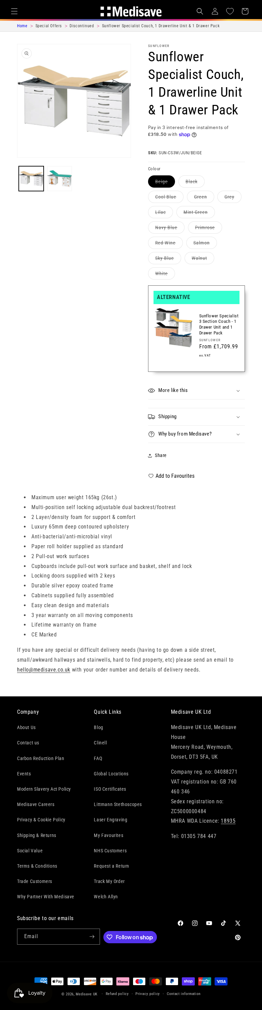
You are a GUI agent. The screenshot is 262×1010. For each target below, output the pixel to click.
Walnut (203, 259)
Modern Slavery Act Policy (44, 789)
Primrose (208, 229)
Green (204, 198)
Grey (233, 198)
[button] (14, 11)
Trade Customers (34, 881)
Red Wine (169, 244)
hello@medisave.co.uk (43, 669)
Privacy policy (147, 994)
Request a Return (111, 866)
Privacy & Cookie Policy (41, 819)
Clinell (100, 742)
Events (24, 773)
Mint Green (199, 213)
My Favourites (108, 835)
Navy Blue (170, 229)
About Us (26, 727)
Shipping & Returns (36, 835)
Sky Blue (168, 259)
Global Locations (111, 773)
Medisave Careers (36, 804)
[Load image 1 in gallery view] (31, 178)
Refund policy (117, 994)
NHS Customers (110, 850)
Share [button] (161, 455)
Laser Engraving (110, 819)
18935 (228, 821)
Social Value (30, 850)
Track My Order (109, 881)
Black (195, 183)
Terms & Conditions (37, 866)
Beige (165, 183)
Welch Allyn (106, 896)
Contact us (28, 742)
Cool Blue (169, 198)
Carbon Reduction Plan (40, 758)
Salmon (205, 244)
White (165, 275)
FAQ (98, 758)
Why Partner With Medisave (45, 896)
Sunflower (159, 46)
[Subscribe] (92, 937)
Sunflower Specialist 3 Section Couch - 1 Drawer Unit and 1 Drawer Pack (219, 324)
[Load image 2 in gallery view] (59, 178)
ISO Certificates (110, 789)
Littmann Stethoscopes (118, 804)
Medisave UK (87, 994)
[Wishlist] (229, 11)
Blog (98, 727)
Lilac (164, 213)
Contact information (184, 994)
